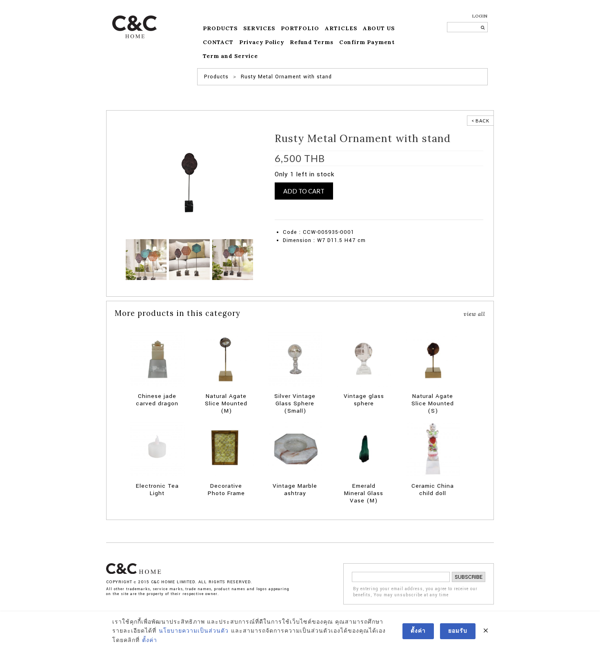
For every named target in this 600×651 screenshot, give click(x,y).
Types (385, 215)
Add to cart (303, 191)
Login (480, 16)
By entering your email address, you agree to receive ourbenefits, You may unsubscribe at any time (415, 592)
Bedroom (351, 207)
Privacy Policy (261, 42)
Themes (368, 215)
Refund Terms (311, 42)
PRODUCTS (220, 28)
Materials (285, 215)
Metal (304, 215)
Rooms (349, 215)
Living (469, 207)
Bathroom (328, 207)
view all (474, 314)
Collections (376, 207)
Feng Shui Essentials (435, 207)
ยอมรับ (457, 631)
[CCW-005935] (190, 182)
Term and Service (230, 56)
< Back (480, 120)
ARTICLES (341, 28)
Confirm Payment (367, 42)
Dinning (400, 207)
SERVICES (259, 28)
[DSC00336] (232, 259)
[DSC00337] (189, 259)
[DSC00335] (146, 259)
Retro (333, 215)
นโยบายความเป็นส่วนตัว (194, 631)
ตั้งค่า (149, 640)
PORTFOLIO (300, 28)
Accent (308, 207)
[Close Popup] (486, 631)
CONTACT (218, 42)
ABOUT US (379, 28)
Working (404, 215)
